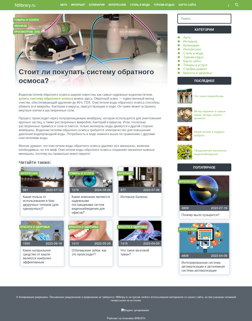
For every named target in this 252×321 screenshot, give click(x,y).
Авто (63, 4)
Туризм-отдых (164, 4)
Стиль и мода (140, 4)
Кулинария (97, 4)
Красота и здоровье (197, 73)
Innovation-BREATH (133, 318)
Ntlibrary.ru (25, 5)
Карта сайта (187, 4)
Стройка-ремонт (195, 69)
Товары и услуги (26, 20)
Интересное (117, 4)
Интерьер (78, 4)
